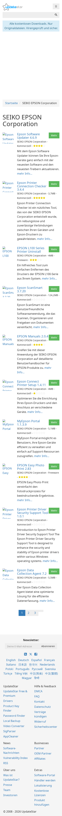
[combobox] (28, 15)
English (11, 660)
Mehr (54, 135)
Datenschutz (42, 707)
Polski (9, 669)
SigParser (9, 731)
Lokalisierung (43, 785)
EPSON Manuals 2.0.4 (32, 336)
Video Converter (13, 726)
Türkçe (7, 673)
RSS (5, 763)
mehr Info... (24, 173)
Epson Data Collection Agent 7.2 (31, 572)
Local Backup (11, 721)
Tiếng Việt (21, 673)
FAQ (37, 696)
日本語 (22, 664)
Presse (7, 785)
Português (22, 669)
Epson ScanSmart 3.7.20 (30, 289)
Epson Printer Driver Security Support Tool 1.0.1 (32, 512)
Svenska (50, 669)
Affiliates (39, 759)
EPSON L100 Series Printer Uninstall (30, 250)
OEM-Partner (42, 753)
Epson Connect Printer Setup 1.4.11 (31, 383)
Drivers (8, 701)
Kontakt (39, 701)
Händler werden (44, 780)
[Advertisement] (31, 65)
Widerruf (40, 721)
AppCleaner (10, 736)
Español (36, 660)
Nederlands (47, 664)
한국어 (33, 664)
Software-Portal (44, 775)
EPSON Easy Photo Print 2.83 (30, 467)
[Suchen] (56, 15)
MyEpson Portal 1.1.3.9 (28, 423)
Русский (37, 669)
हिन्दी (36, 678)
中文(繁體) (51, 673)
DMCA (38, 691)
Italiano (11, 664)
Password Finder (14, 716)
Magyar (27, 678)
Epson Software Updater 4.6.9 (28, 136)
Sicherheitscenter (45, 727)
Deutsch (23, 660)
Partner (39, 748)
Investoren (10, 795)
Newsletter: (31, 640)
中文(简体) (36, 673)
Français (49, 660)
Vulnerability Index (15, 758)
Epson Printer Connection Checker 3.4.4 (31, 186)
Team (6, 790)
